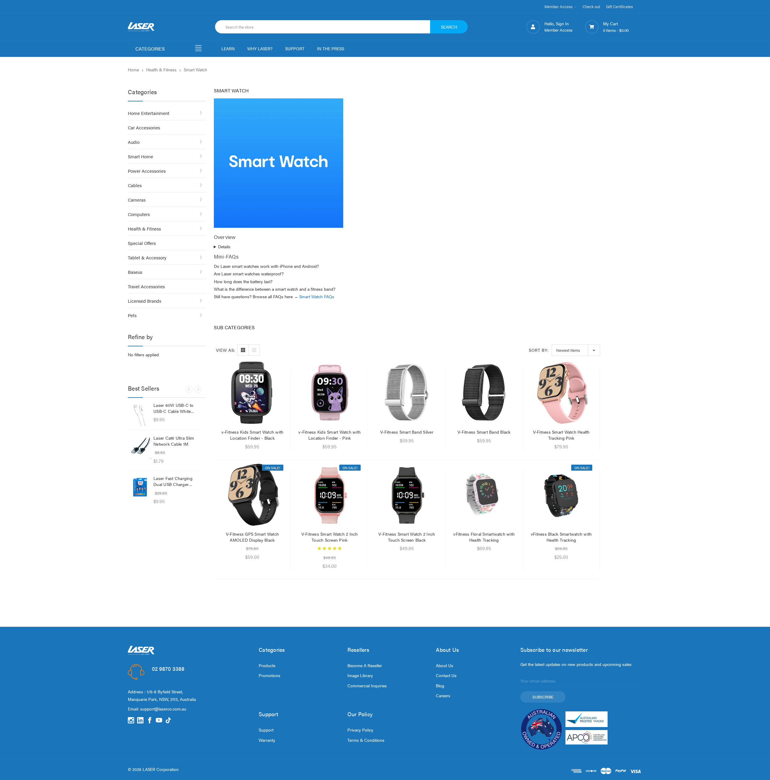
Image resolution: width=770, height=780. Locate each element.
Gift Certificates (619, 6)
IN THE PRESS (330, 48)
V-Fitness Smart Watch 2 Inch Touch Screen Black (406, 537)
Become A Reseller (364, 665)
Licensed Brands (144, 301)
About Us (444, 665)
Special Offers (142, 243)
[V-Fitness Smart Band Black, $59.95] (484, 392)
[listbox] (576, 350)
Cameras (137, 200)
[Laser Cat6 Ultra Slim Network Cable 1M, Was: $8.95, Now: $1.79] (140, 447)
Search (449, 27)
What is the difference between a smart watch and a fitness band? (274, 289)
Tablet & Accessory (147, 257)
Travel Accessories (146, 286)
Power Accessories (147, 171)
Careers (443, 695)
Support (266, 730)
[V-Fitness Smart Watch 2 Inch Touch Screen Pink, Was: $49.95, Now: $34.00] (329, 494)
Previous (188, 389)
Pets (132, 315)
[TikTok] (168, 720)
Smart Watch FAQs (316, 296)
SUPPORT (294, 48)
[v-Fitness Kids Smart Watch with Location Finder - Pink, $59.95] (329, 392)
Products (267, 665)
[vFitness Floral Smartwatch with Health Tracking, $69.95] (484, 494)
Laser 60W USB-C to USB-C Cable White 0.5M (173, 408)
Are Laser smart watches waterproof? (249, 274)
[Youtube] (159, 720)
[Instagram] (131, 720)
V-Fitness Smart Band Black (484, 432)
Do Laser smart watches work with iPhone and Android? (266, 266)
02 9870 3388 (168, 668)
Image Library (360, 675)
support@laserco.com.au (163, 709)
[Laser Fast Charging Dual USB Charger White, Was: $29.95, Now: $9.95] (140, 487)
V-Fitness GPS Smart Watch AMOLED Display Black (252, 537)
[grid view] (243, 350)
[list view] (254, 350)
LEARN (228, 48)
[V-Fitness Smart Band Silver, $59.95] (407, 392)
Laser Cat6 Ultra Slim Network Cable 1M (173, 441)
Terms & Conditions (365, 740)
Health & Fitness (144, 228)
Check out (591, 6)
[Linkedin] (140, 720)
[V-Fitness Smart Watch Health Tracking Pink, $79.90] (561, 392)
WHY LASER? (260, 48)
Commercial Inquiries (367, 685)
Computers (139, 214)
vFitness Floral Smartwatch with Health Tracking (484, 537)
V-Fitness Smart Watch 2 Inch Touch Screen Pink (329, 537)
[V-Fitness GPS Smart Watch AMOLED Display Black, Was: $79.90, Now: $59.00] (252, 494)
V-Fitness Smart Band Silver (406, 432)
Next (198, 389)
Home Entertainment (148, 113)
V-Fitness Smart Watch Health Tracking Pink (561, 435)
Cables (135, 185)
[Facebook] (149, 720)
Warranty (267, 740)
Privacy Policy (360, 730)
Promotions (269, 675)
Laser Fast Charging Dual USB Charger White (172, 481)
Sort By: (539, 350)
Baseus (135, 272)
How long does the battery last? (243, 281)
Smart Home (140, 156)
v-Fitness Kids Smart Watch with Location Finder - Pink (329, 435)
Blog (440, 685)
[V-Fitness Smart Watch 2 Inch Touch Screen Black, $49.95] (407, 494)
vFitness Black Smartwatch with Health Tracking (561, 537)
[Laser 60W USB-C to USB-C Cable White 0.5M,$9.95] (140, 414)
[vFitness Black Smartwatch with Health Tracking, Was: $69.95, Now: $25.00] (561, 494)
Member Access (558, 6)
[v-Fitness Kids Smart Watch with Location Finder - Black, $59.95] (252, 392)
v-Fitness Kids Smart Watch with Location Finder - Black (252, 435)
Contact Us (446, 675)
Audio (134, 142)
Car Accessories (144, 127)
